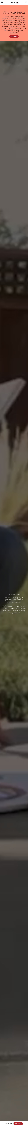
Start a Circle (14, 36)
